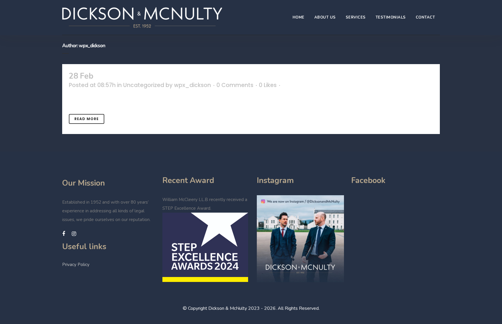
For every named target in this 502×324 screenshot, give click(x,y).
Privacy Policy (75, 264)
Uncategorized (143, 85)
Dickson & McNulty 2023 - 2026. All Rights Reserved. (264, 308)
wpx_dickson (192, 85)
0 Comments (234, 85)
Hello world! (117, 76)
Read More (86, 118)
